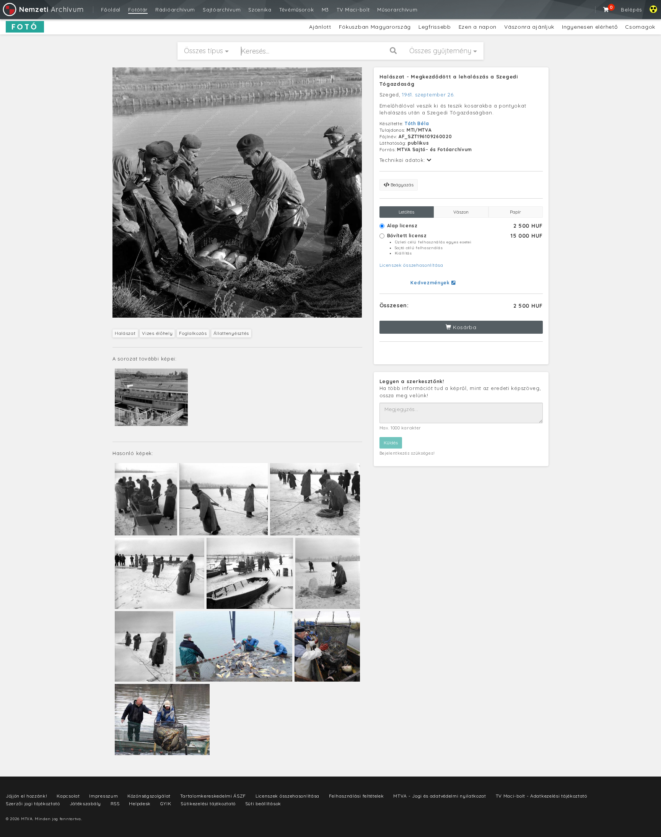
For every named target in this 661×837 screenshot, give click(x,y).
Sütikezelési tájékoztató (208, 803)
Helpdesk (140, 803)
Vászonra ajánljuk (529, 26)
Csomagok (640, 26)
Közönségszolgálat (149, 796)
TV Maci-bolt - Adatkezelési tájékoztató (541, 796)
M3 (325, 10)
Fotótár (138, 10)
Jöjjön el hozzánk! (26, 796)
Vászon (461, 212)
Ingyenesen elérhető (589, 26)
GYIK (165, 803)
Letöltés (406, 212)
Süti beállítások (263, 803)
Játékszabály (85, 803)
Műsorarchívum (397, 10)
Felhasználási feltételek (356, 796)
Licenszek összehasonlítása (411, 265)
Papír (515, 212)
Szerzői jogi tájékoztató (33, 803)
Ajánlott (320, 26)
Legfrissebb (434, 26)
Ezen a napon (478, 26)
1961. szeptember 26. (428, 94)
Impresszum (103, 796)
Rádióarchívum (175, 10)
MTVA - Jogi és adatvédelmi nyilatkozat (439, 796)
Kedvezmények (430, 283)
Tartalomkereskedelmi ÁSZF (213, 796)
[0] (606, 10)
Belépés (631, 10)
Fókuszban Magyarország (375, 26)
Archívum (51, 9)
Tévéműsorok (296, 10)
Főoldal (110, 10)
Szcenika (260, 10)
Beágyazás (401, 185)
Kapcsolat (68, 796)
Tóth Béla (417, 123)
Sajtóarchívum (222, 10)
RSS (115, 803)
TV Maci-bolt (353, 10)
